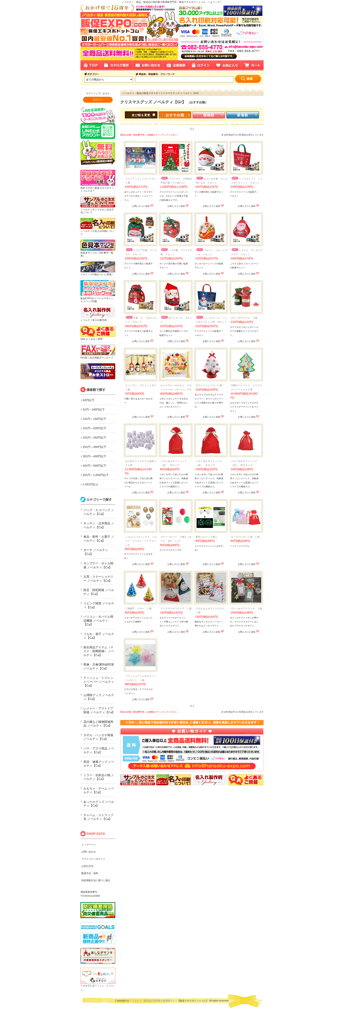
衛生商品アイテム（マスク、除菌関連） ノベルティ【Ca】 (98, 651)
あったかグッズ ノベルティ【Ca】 (98, 803)
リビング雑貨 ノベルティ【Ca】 (98, 605)
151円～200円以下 (94, 428)
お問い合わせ (88, 851)
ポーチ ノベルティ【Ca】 (95, 552)
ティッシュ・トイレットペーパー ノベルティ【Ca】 (98, 681)
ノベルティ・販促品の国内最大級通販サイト (153, 1000)
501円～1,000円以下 (96, 475)
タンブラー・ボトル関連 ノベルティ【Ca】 (98, 565)
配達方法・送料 (89, 873)
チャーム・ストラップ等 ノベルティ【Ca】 (98, 817)
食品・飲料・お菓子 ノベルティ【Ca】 (98, 538)
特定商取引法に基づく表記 (95, 880)
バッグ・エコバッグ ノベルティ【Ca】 (98, 512)
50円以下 (88, 400)
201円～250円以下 (94, 437)
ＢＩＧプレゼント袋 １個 (245, 536)
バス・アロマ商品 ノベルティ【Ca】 (98, 750)
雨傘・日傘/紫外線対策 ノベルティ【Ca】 (98, 666)
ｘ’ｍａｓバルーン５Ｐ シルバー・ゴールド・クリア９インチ (141, 540)
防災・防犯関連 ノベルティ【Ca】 (98, 592)
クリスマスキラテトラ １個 (176, 608)
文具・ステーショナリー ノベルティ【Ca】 (98, 578)
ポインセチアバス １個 (244, 318)
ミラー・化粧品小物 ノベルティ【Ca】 (98, 777)
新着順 (242, 115)
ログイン (98, 99)
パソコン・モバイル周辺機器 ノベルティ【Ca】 (98, 620)
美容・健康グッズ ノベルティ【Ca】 (98, 763)
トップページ (88, 844)
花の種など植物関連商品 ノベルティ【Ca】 (98, 723)
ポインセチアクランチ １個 (246, 608)
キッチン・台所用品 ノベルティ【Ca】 (98, 525)
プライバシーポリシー (93, 859)
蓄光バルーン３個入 (206, 536)
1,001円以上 (90, 484)
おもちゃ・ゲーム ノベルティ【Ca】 (98, 790)
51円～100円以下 (94, 409)
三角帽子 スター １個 (138, 608)
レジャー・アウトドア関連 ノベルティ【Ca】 (99, 710)
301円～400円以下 (94, 456)
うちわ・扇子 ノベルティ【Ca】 (98, 636)
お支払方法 (87, 866)
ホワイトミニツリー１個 (209, 385)
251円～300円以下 (94, 446)
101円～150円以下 (94, 418)
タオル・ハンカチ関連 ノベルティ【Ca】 (98, 737)
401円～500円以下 (94, 465)
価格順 (208, 115)
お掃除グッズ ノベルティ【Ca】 (98, 697)
